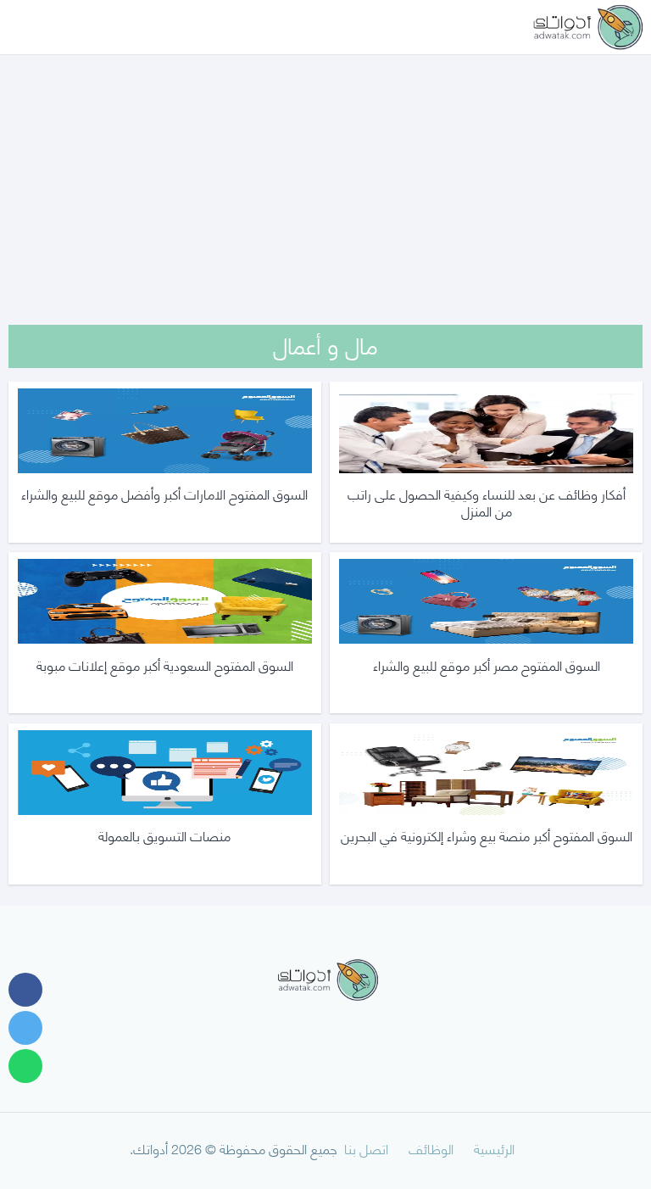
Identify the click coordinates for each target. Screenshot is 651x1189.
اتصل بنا (366, 1148)
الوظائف (431, 1148)
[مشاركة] (25, 990)
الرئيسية (494, 1148)
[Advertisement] (325, 168)
